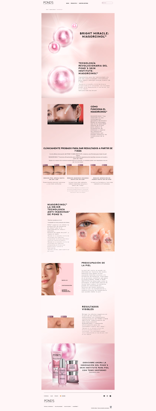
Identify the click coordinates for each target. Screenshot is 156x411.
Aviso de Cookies (67, 406)
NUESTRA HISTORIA (83, 3)
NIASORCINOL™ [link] (60, 9)
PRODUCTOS (74, 3)
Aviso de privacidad (58, 406)
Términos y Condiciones (48, 406)
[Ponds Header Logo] (48, 5)
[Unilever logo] (111, 408)
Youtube (104, 396)
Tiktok (110, 396)
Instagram (107, 396)
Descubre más (94, 372)
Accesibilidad (75, 406)
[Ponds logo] (49, 403)
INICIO (67, 3)
